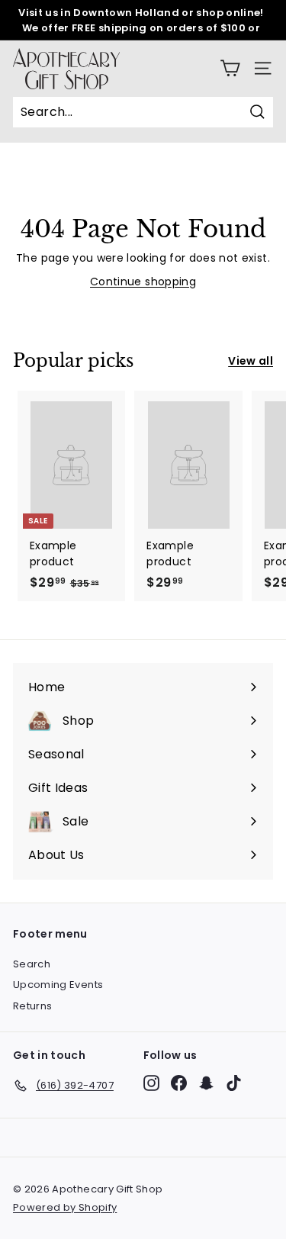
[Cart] (230, 68)
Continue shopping (143, 281)
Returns (32, 1006)
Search (31, 964)
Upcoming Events (58, 984)
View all (250, 360)
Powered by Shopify (65, 1207)
